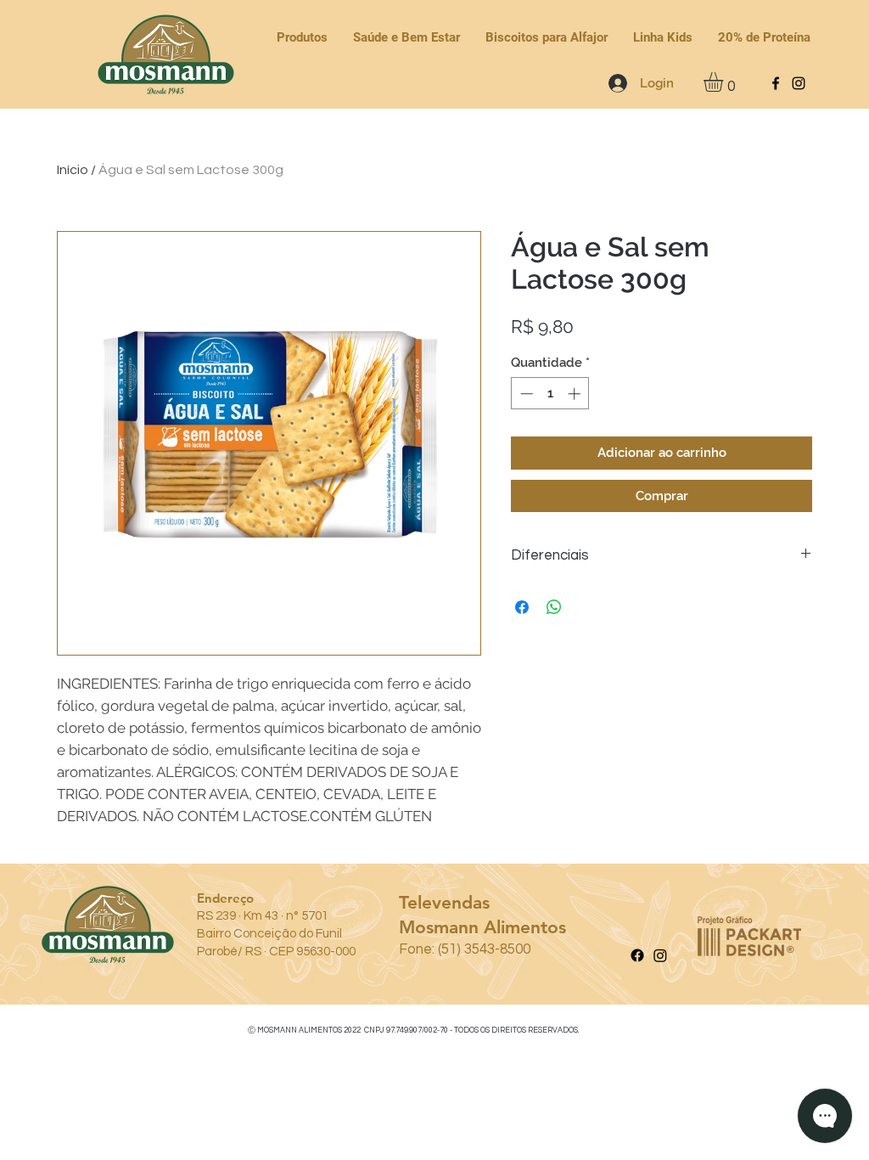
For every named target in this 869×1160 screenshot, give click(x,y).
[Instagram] (798, 83)
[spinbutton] (550, 393)
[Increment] (575, 393)
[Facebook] (775, 83)
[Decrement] (524, 393)
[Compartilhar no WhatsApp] (554, 607)
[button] (725, 82)
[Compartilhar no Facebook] (522, 607)
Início (72, 170)
